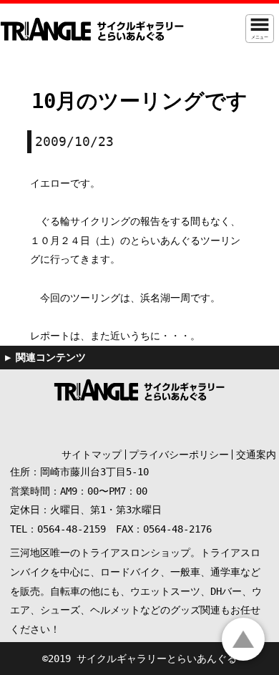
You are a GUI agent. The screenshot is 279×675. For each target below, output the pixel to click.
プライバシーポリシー (179, 455)
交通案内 (256, 455)
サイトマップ (92, 455)
